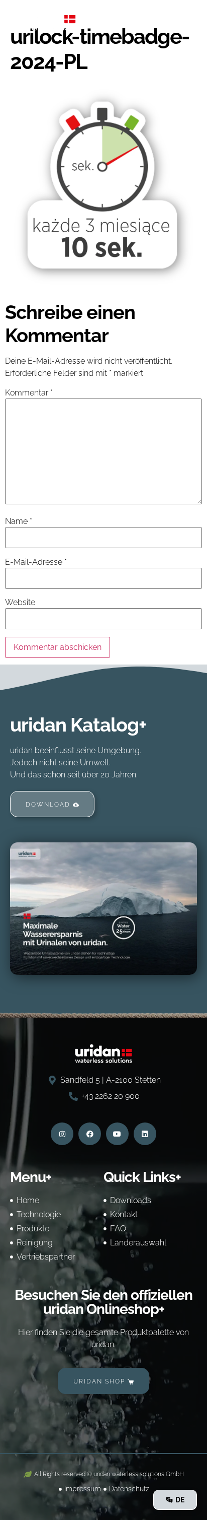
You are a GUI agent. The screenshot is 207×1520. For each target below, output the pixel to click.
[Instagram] (62, 1133)
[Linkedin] (145, 1133)
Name (18, 521)
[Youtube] (117, 1133)
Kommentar (29, 393)
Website (20, 603)
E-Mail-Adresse (36, 562)
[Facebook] (89, 1133)
